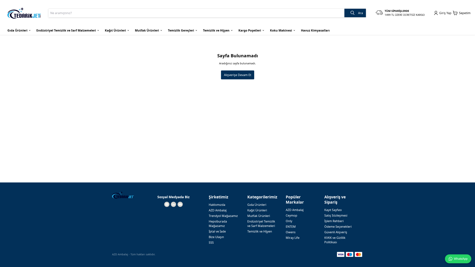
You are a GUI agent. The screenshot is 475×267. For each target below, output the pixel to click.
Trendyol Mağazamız (223, 216)
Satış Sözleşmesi (335, 215)
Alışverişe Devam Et (237, 75)
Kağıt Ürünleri (257, 210)
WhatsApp (461, 258)
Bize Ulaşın (216, 237)
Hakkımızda (217, 205)
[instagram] (166, 204)
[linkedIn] (173, 204)
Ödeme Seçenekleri (338, 227)
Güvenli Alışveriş (335, 232)
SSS (211, 242)
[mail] (180, 204)
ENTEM (291, 227)
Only (289, 221)
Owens (291, 232)
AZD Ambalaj (218, 210)
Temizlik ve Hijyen (259, 231)
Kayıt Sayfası (333, 210)
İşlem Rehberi (334, 221)
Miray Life (292, 238)
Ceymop (291, 215)
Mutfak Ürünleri (258, 216)
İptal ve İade (217, 231)
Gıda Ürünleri (256, 205)
